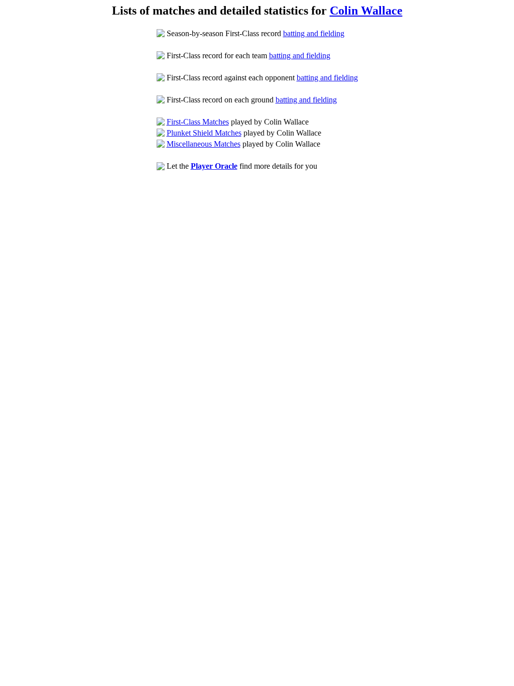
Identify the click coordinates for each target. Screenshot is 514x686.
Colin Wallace (366, 10)
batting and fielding (313, 33)
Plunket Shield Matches (204, 133)
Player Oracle (214, 166)
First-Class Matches (198, 122)
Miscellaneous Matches (203, 144)
